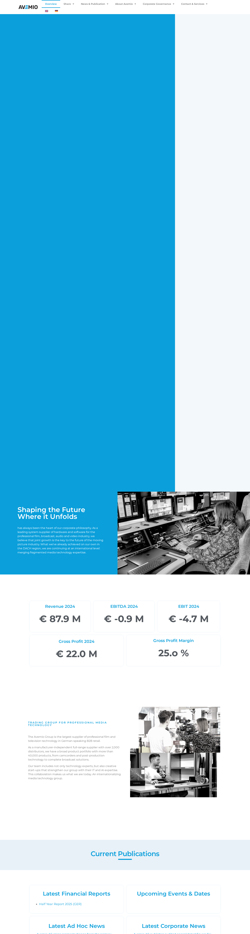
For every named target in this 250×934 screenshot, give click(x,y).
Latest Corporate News (173, 926)
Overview (51, 3)
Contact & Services (192, 3)
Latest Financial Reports (76, 893)
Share (67, 3)
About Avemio (124, 3)
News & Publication (93, 3)
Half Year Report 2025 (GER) (60, 904)
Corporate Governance (157, 3)
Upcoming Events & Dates (173, 893)
